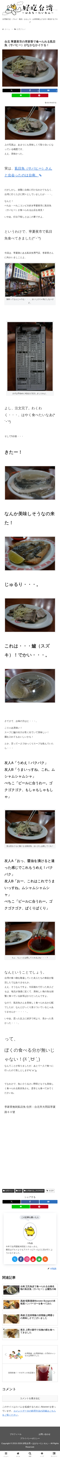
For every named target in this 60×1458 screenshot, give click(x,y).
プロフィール (15, 1434)
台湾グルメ (9, 1191)
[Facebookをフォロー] (21, 1259)
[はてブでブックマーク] (48, 1201)
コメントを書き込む (30, 1398)
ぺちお (30, 1243)
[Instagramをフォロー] (27, 1259)
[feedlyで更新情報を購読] (39, 1259)
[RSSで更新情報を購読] (45, 1259)
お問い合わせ (44, 1434)
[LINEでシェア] (21, 95)
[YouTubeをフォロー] (33, 1259)
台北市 (51, 1191)
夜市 (20, 1191)
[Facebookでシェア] (30, 1201)
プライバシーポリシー (30, 1438)
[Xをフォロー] (15, 1259)
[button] (54, 778)
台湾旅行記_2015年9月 (35, 1191)
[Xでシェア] (12, 90)
